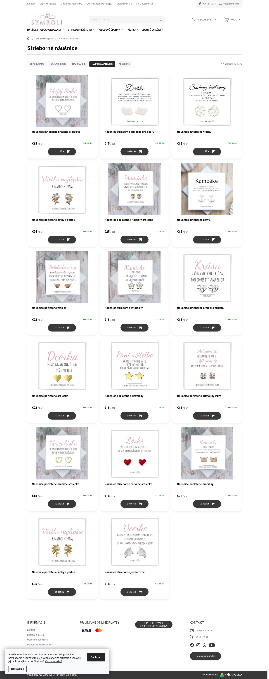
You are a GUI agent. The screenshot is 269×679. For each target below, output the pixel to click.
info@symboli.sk (204, 630)
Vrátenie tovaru (124, 3)
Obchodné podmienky (71, 3)
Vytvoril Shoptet (210, 674)
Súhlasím (96, 657)
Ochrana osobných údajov (99, 3)
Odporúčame (37, 64)
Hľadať (160, 19)
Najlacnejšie (58, 64)
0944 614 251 (202, 637)
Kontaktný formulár (205, 656)
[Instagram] (198, 644)
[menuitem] (46, 30)
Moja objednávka (144, 3)
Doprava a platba (48, 3)
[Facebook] (192, 644)
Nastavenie (17, 668)
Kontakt (31, 3)
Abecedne (124, 64)
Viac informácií (53, 661)
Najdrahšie (78, 64)
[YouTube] (211, 644)
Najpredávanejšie (102, 64)
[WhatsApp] (204, 644)
